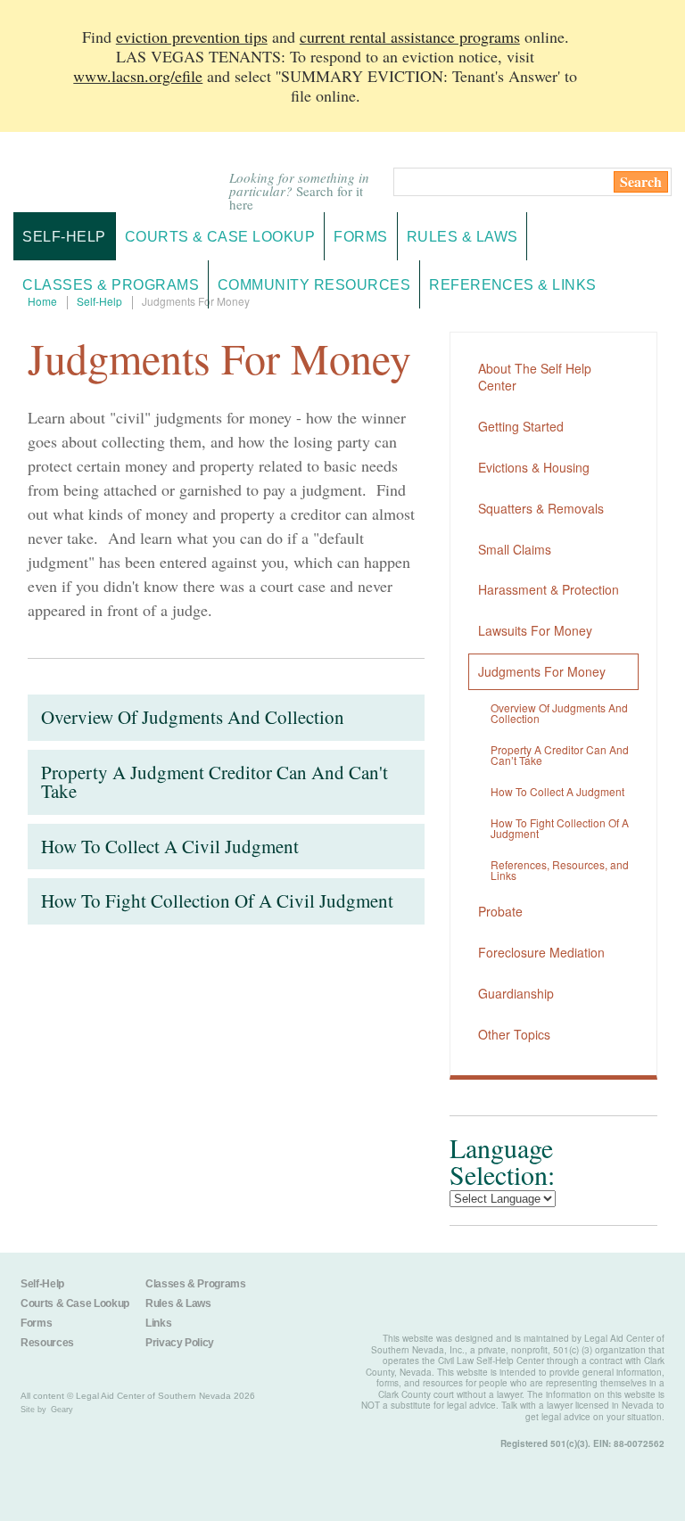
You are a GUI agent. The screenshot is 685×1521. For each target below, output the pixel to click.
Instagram (360, 1295)
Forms (36, 1323)
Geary (62, 1409)
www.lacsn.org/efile (137, 75)
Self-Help (63, 236)
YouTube (453, 1295)
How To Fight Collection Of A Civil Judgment (217, 900)
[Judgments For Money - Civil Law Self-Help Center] (110, 172)
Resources (47, 1342)
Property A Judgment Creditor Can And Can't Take (214, 782)
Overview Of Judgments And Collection (192, 716)
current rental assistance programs (410, 36)
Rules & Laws (178, 1303)
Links (158, 1323)
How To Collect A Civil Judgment (170, 846)
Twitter (314, 1295)
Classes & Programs (195, 1284)
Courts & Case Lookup (75, 1303)
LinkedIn (406, 1295)
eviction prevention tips (192, 36)
